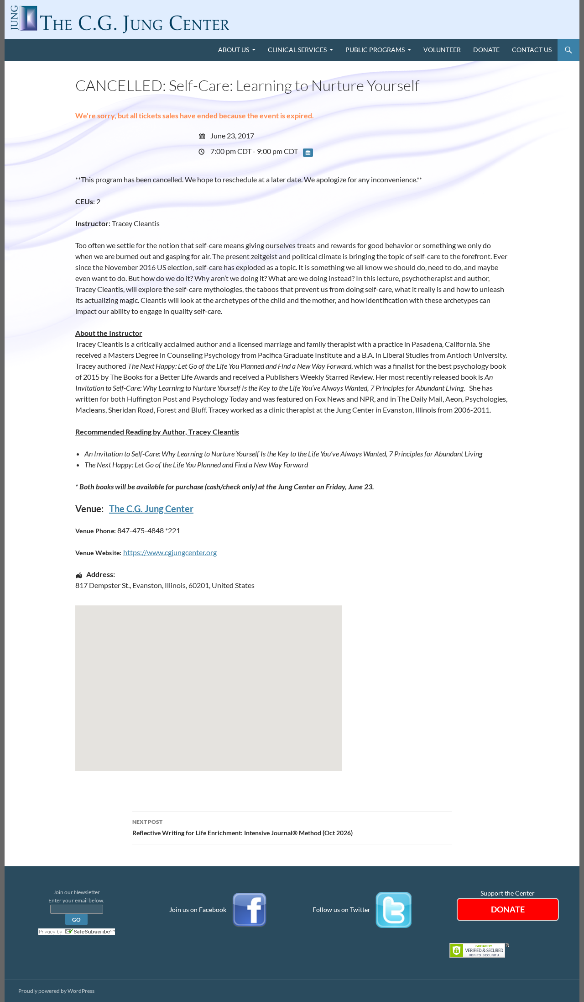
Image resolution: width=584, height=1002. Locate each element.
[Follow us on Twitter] (394, 909)
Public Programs (375, 49)
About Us (233, 49)
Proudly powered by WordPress (56, 990)
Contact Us (532, 49)
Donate (486, 49)
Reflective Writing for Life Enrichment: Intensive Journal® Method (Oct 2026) (242, 827)
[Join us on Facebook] (249, 909)
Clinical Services (297, 49)
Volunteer (442, 49)
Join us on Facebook (197, 909)
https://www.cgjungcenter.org (170, 552)
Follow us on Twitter (341, 909)
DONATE (508, 909)
